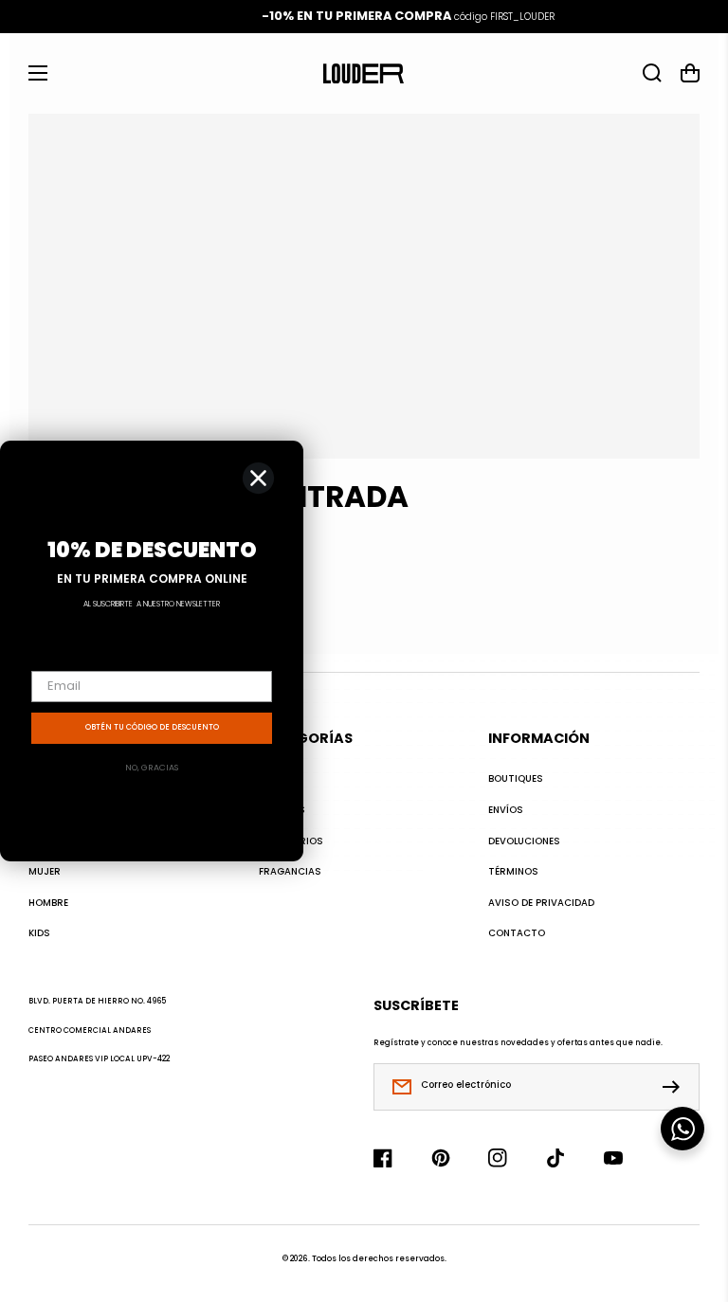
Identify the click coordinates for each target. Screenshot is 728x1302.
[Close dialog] (258, 478)
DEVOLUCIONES (524, 841)
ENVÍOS (505, 810)
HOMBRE (48, 903)
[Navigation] (37, 72)
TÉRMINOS (513, 871)
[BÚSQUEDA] (652, 73)
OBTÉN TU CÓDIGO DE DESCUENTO (152, 727)
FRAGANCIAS (290, 871)
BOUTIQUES (515, 779)
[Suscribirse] (676, 1087)
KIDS (39, 933)
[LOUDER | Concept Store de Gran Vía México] (364, 73)
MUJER (44, 871)
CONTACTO (516, 933)
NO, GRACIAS (151, 767)
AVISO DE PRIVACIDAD (541, 903)
